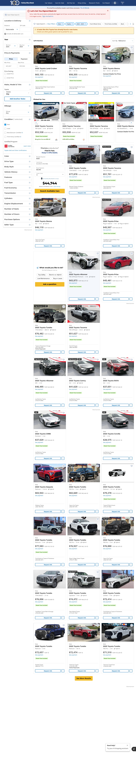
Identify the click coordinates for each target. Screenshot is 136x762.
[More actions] (62, 93)
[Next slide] (131, 122)
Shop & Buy (82, 3)
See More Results (84, 678)
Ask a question (49, 284)
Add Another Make (17, 99)
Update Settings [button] (56, 186)
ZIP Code (22, 25)
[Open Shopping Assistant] (134, 749)
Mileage (8, 111)
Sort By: (115, 41)
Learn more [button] (27, 146)
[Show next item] (96, 260)
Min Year (8, 45)
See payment (39, 77)
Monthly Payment (40, 156)
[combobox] (17, 15)
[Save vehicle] (63, 47)
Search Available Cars (49, 191)
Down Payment (40, 168)
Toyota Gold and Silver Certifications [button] (15, 150)
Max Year (22, 45)
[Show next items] (130, 24)
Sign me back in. (48, 16)
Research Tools (94, 3)
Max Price (21, 62)
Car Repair (106, 3)
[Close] (127, 745)
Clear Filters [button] (51, 24)
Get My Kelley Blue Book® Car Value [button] (51, 178)
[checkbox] (9, 74)
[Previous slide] (36, 122)
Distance (7, 25)
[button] (115, 3)
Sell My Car (71, 3)
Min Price (7, 62)
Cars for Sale (59, 3)
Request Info (48, 93)
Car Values (48, 3)
